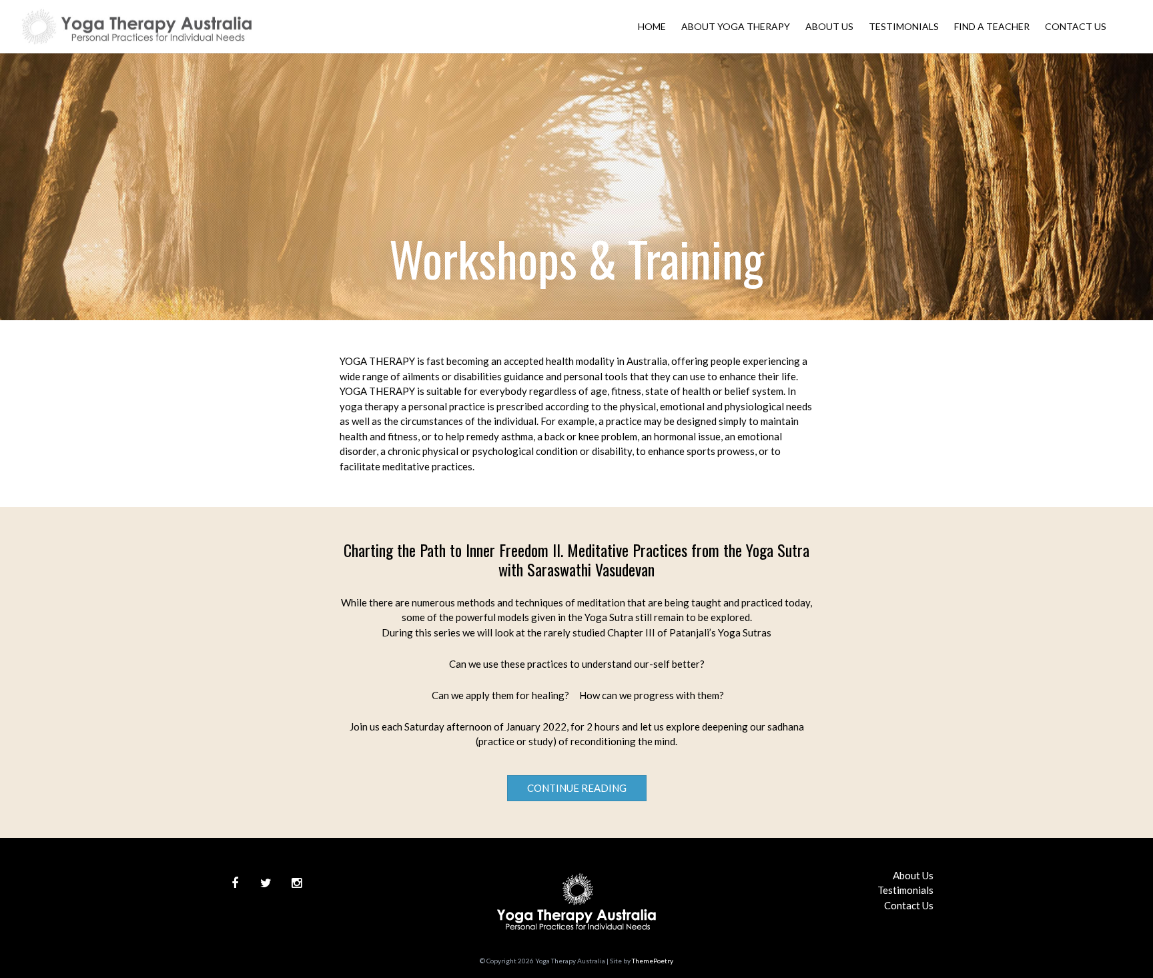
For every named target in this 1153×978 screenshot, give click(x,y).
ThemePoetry (652, 961)
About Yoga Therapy (735, 26)
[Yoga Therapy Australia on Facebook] (235, 883)
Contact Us (1075, 26)
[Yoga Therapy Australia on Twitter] (265, 883)
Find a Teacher (992, 26)
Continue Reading (577, 788)
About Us (829, 26)
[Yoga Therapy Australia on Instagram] (296, 883)
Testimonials (904, 26)
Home (652, 26)
